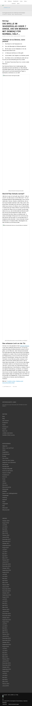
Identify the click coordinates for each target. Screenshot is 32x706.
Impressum (5, 426)
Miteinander (5, 489)
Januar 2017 (5, 562)
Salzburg (10, 1)
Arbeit (3, 450)
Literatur (4, 483)
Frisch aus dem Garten (8, 460)
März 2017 (5, 558)
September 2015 (6, 595)
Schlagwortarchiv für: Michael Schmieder (13, 13)
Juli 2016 (4, 574)
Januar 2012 (5, 685)
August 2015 (5, 597)
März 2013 (5, 657)
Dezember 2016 (6, 564)
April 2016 (4, 580)
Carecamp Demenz (24, 346)
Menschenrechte (6, 487)
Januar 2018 (5, 537)
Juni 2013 (4, 650)
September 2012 (6, 669)
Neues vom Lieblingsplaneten (9, 493)
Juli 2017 (4, 549)
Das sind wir (5, 420)
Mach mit (4, 431)
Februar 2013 (5, 659)
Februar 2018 (5, 535)
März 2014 (5, 632)
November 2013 (6, 640)
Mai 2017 (4, 553)
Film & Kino (5, 458)
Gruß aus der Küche (7, 470)
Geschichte (5, 464)
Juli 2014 (4, 624)
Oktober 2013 (5, 642)
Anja (16, 386)
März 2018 (5, 533)
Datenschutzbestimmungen (13, 704)
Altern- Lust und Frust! (7, 36)
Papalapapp (5, 495)
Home (4, 424)
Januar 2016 (5, 586)
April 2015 (4, 605)
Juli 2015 (4, 599)
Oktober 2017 (5, 543)
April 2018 (4, 531)
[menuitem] (5, 1)
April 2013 (4, 655)
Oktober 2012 (5, 667)
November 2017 (6, 541)
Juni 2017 (4, 551)
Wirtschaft (5, 508)
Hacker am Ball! (6, 472)
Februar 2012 (5, 683)
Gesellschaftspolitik (7, 468)
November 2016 (6, 566)
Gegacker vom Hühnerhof (9, 462)
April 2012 (4, 679)
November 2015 (6, 591)
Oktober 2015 (5, 593)
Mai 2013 (4, 652)
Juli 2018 (4, 525)
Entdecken (5, 422)
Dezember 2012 (6, 663)
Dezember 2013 (6, 638)
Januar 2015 (5, 611)
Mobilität (4, 491)
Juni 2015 (4, 601)
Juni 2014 (4, 626)
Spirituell (4, 499)
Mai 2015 (4, 603)
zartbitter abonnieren (7, 433)
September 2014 (6, 619)
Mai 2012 (4, 677)
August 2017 (5, 547)
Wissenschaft (5, 510)
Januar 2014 (5, 636)
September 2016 (6, 570)
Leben (21, 1)
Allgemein (4, 446)
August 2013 (5, 646)
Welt (5, 1)
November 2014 (6, 615)
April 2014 (4, 630)
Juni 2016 (4, 576)
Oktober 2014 (5, 617)
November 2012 (6, 665)
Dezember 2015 (6, 589)
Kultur (25, 1)
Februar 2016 (5, 584)
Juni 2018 (4, 527)
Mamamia (5, 485)
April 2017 (4, 556)
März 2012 (5, 681)
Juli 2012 (4, 673)
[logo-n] (13, 8)
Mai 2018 (4, 529)
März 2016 (5, 582)
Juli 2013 (4, 648)
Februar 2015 (5, 609)
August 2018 (5, 523)
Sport (18, 3)
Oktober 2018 (5, 521)
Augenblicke (5, 452)
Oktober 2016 (5, 568)
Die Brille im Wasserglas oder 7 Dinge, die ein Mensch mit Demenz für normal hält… (15, 28)
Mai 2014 (4, 628)
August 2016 (5, 572)
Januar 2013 (5, 661)
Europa (4, 456)
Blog (3, 416)
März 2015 (5, 607)
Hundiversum (5, 475)
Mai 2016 (4, 578)
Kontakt (4, 429)
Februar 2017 (5, 560)
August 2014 (5, 622)
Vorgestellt (5, 503)
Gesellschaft (15, 1)
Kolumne (14, 3)
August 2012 (5, 671)
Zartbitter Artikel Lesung (8, 435)
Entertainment (5, 454)
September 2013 (6, 644)
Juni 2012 (4, 675)
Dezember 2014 (6, 613)
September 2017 (6, 545)
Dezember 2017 (6, 539)
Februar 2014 (5, 634)
